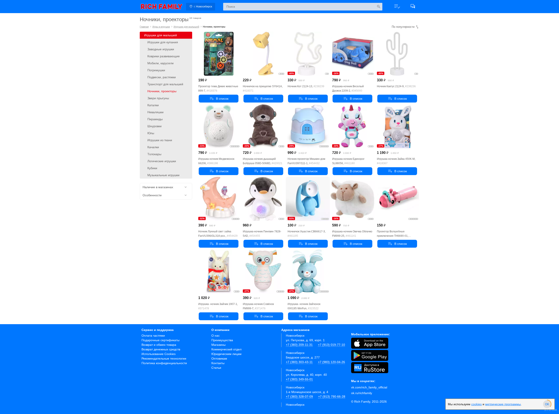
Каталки (153, 105)
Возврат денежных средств (160, 349)
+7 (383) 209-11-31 (299, 344)
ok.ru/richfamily (361, 393)
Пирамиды (155, 119)
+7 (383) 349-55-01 (299, 379)
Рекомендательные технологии (163, 358)
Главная (144, 26)
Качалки (153, 147)
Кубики (152, 168)
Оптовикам (219, 358)
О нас (215, 335)
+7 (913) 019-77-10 (331, 344)
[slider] (547, 404)
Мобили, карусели (160, 63)
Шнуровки (154, 126)
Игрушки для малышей (186, 26)
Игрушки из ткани (159, 140)
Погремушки (156, 70)
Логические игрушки (161, 161)
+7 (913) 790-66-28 (331, 396)
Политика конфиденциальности (164, 363)
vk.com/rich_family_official (369, 387)
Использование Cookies (158, 354)
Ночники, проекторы (161, 91)
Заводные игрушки (160, 49)
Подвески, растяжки (161, 77)
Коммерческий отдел (226, 349)
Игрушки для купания (162, 42)
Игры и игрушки (161, 26)
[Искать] (378, 6)
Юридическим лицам (226, 354)
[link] (161, 6)
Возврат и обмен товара (158, 344)
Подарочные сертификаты (160, 340)
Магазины (218, 344)
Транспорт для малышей (165, 84)
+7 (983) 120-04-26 (331, 362)
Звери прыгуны (158, 98)
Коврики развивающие (163, 56)
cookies (476, 404)
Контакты (217, 363)
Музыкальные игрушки (163, 175)
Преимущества (222, 340)
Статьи (216, 367)
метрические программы (503, 404)
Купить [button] (218, 99)
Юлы (150, 133)
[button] (397, 6)
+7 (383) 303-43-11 (299, 362)
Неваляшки (155, 112)
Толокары (154, 154)
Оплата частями (153, 335)
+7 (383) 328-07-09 (299, 396)
